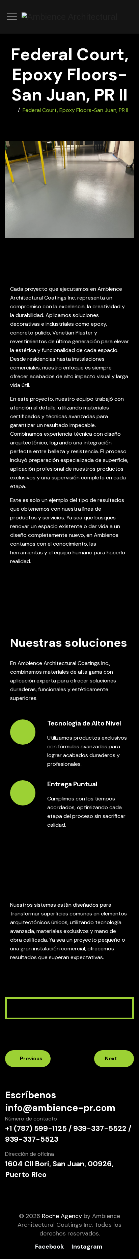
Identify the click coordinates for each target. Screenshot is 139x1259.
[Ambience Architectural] (69, 17)
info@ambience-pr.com (60, 1108)
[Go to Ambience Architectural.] (13, 110)
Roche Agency (62, 1216)
